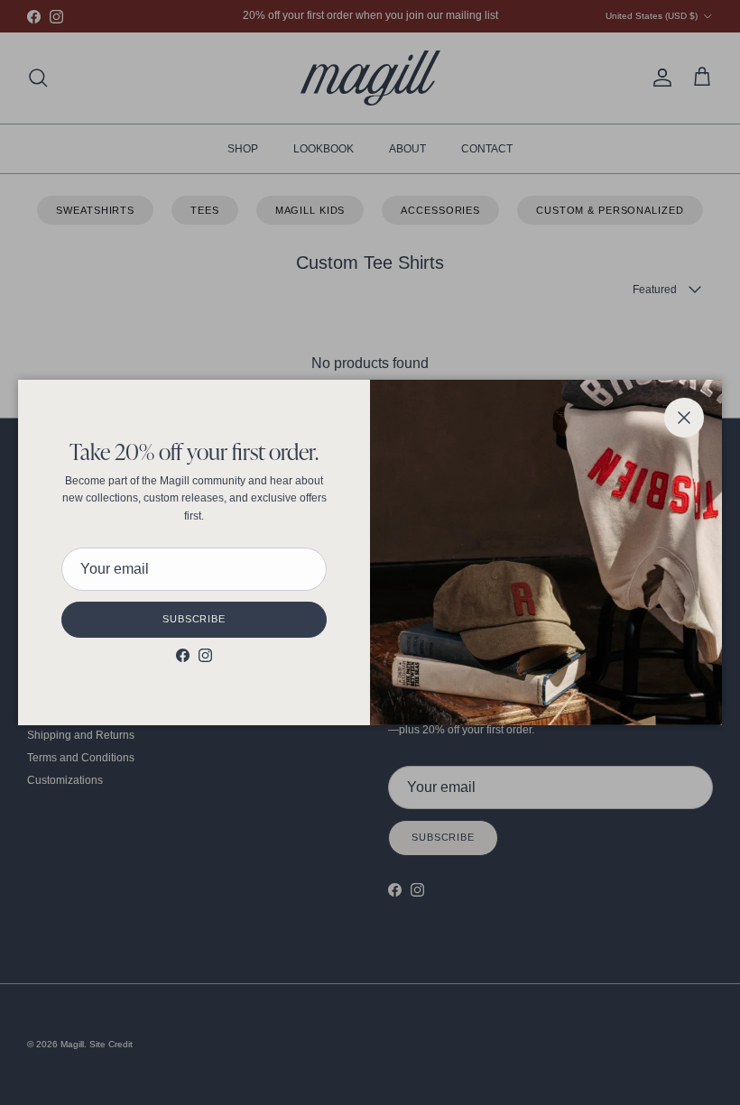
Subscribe (194, 618)
